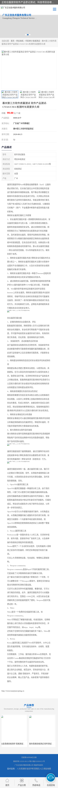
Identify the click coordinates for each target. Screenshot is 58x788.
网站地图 (47, 769)
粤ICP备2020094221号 (37, 761)
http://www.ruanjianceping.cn (13, 691)
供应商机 (20, 41)
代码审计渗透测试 (32, 41)
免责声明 (30, 769)
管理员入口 (38, 769)
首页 (12, 41)
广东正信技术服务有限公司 (24, 765)
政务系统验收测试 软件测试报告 (15, 744)
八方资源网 (21, 769)
